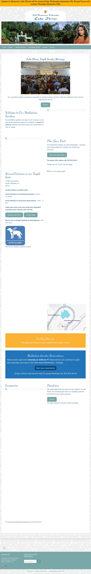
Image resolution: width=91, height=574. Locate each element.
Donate (51, 399)
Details (45, 105)
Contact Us (30, 571)
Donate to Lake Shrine (41, 571)
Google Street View (14, 215)
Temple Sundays (62, 164)
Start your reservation (45, 368)
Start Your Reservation (57, 155)
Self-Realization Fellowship (56, 571)
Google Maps (30, 215)
